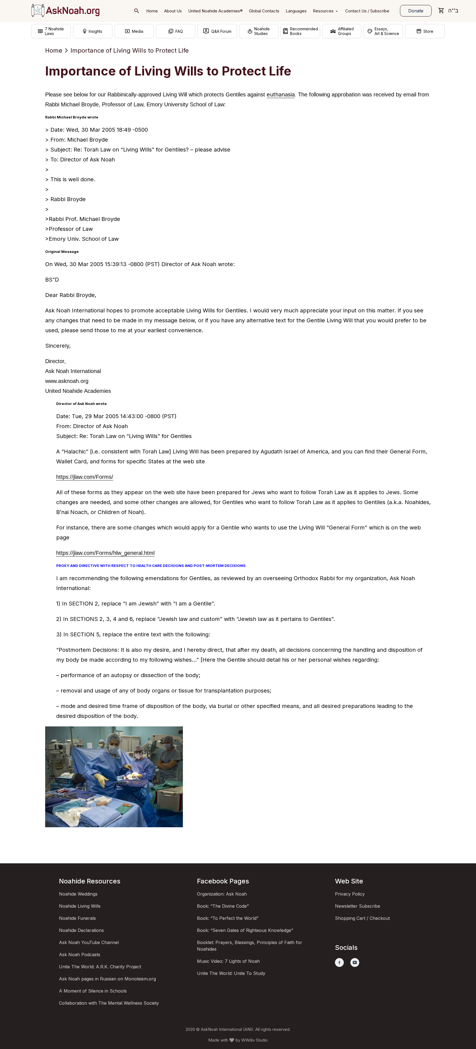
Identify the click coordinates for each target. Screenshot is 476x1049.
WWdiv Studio (254, 1040)
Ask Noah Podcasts (79, 954)
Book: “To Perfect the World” (227, 918)
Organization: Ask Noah (222, 894)
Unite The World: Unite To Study (231, 973)
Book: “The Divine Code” (223, 906)
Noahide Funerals (77, 918)
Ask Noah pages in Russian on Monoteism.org (107, 979)
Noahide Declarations (81, 930)
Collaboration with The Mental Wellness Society (109, 1003)
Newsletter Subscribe (357, 906)
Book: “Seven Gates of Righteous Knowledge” (245, 930)
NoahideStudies (262, 31)
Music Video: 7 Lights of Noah (228, 961)
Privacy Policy (350, 894)
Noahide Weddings (78, 894)
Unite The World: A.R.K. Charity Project (100, 966)
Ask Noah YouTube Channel (89, 942)
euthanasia (281, 94)
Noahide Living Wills (80, 906)
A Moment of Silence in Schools (93, 991)
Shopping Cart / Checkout (362, 918)
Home (53, 50)
